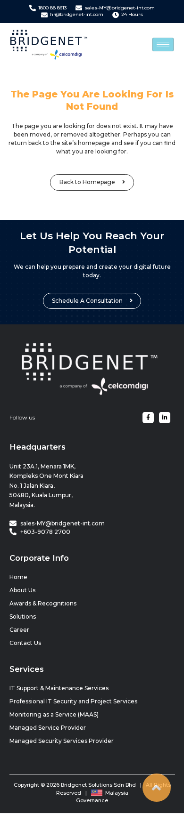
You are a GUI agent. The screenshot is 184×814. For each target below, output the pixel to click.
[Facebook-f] (148, 417)
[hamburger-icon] (163, 44)
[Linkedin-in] (164, 417)
